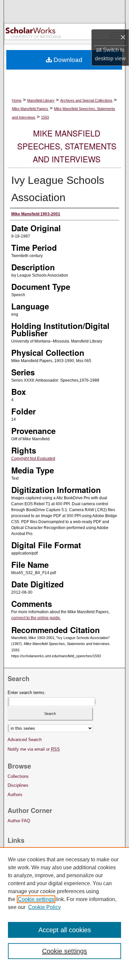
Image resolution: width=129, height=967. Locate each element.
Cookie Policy (44, 907)
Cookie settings (36, 899)
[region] (64, 907)
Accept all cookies (64, 930)
